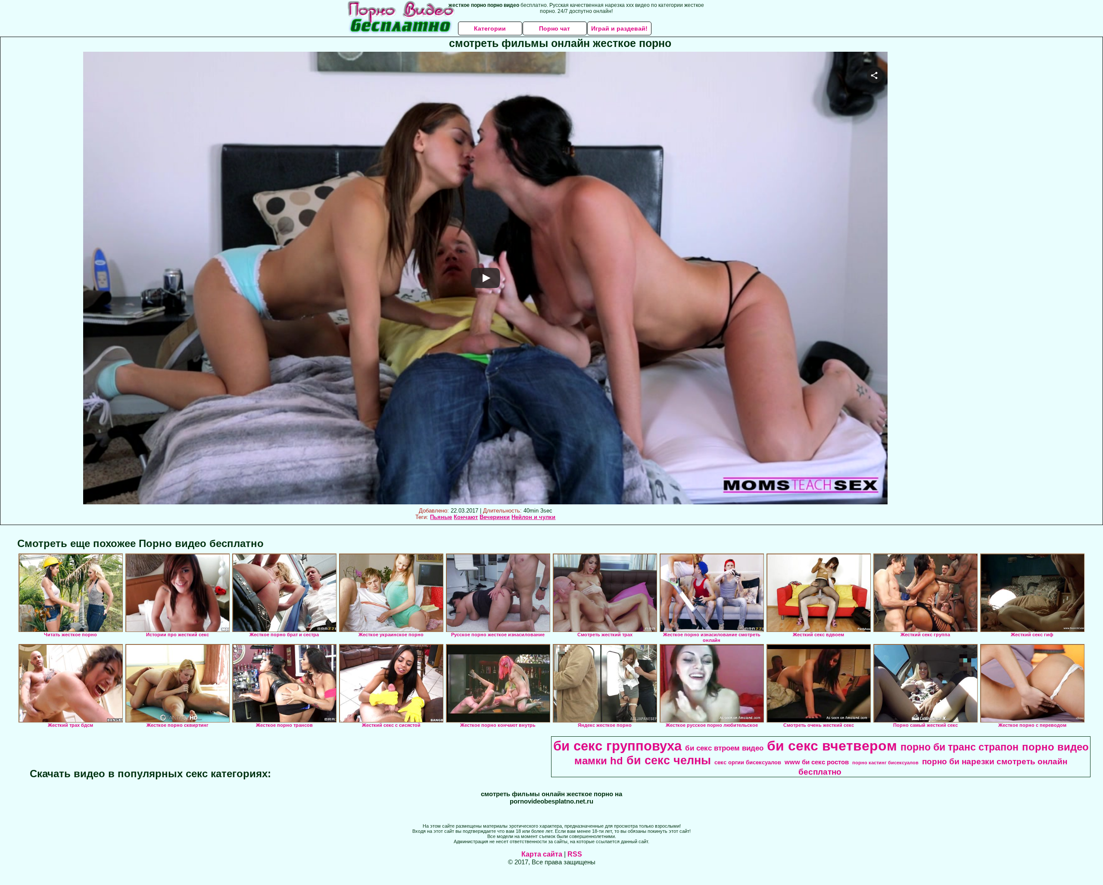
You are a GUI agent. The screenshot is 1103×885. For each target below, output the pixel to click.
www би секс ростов (817, 762)
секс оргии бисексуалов (747, 762)
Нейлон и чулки (533, 517)
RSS (574, 854)
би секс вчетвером (832, 746)
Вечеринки (495, 517)
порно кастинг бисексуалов (885, 762)
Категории (490, 28)
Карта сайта (541, 854)
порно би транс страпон (959, 747)
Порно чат (554, 28)
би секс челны (668, 760)
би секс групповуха (617, 745)
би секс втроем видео (724, 748)
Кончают (466, 517)
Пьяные (441, 517)
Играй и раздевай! (619, 28)
